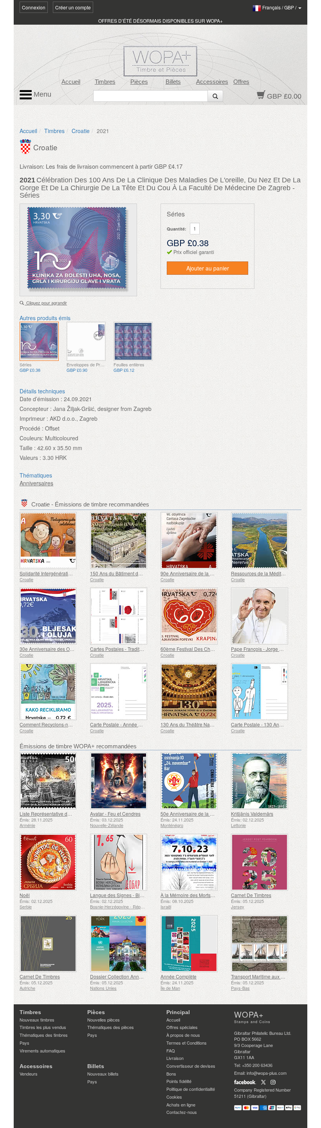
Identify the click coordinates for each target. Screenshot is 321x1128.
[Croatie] (26, 146)
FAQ (170, 1050)
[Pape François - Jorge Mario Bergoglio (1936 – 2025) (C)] (264, 616)
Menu (41, 94)
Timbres (105, 82)
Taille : (28, 448)
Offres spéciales (182, 1027)
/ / (280, 7)
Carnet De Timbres (251, 895)
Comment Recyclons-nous (48, 724)
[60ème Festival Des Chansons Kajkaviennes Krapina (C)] (193, 616)
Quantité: (176, 229)
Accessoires (212, 82)
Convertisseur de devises (190, 1066)
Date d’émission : (41, 399)
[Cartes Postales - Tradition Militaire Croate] (123, 616)
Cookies (174, 1097)
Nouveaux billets (103, 1073)
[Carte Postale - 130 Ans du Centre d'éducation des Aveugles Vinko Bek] (264, 691)
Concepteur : (36, 409)
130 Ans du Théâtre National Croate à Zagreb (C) (212, 724)
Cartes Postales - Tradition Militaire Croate (135, 648)
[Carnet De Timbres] (264, 862)
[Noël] (53, 862)
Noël (25, 895)
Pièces (139, 82)
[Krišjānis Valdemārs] (264, 780)
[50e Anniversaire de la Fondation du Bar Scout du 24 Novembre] (193, 780)
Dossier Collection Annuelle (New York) (132, 976)
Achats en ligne (180, 1104)
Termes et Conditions (186, 1043)
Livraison (175, 1058)
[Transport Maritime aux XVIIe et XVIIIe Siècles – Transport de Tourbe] (264, 943)
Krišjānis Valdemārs (252, 813)
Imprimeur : (34, 418)
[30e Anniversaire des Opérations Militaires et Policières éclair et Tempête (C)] (53, 616)
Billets (173, 82)
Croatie (81, 131)
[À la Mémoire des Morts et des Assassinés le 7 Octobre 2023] (193, 862)
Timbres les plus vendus (43, 1027)
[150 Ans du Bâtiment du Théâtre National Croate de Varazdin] (123, 540)
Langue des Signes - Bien (117, 895)
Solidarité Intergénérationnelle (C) (56, 573)
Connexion (33, 7)
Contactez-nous (181, 1112)
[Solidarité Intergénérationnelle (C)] (53, 540)
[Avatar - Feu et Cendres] (123, 780)
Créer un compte (73, 7)
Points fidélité (178, 1081)
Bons (171, 1073)
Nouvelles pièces (103, 1019)
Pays (24, 1043)
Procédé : (31, 428)
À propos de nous (183, 1035)
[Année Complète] (193, 943)
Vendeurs (29, 1073)
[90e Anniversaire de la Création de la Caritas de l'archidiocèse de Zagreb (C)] (193, 540)
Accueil (70, 82)
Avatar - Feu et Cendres (115, 813)
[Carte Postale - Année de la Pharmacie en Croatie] (123, 691)
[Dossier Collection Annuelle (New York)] (123, 943)
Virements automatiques (42, 1050)
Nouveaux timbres (37, 1019)
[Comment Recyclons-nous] (53, 691)
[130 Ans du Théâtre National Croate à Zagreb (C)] (193, 691)
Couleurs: (31, 438)
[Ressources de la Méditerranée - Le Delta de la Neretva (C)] (264, 540)
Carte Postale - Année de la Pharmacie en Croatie (143, 724)
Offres (241, 82)
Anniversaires (36, 483)
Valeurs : (30, 457)
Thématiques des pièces (110, 1027)
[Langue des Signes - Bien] (123, 862)
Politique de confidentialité (190, 1089)
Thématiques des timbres (44, 1035)
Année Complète (178, 976)
